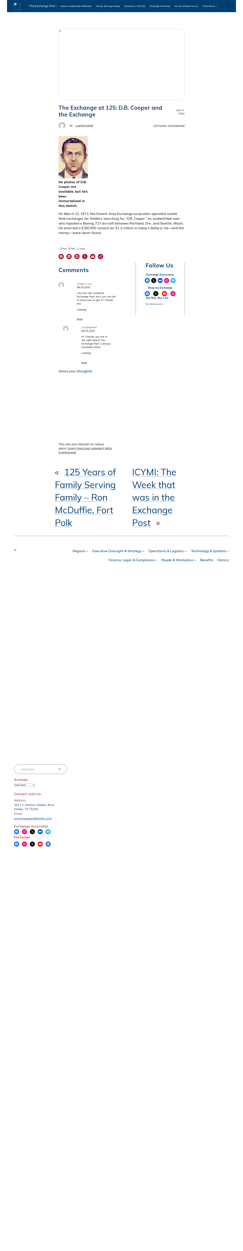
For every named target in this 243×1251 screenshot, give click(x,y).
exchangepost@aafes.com (33, 818)
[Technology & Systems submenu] (228, 551)
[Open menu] (227, 6)
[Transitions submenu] (216, 6)
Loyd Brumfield (84, 125)
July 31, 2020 (83, 286)
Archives (21, 780)
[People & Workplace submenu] (195, 560)
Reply (80, 319)
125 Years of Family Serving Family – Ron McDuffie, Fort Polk (85, 497)
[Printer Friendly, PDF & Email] (72, 249)
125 (155, 125)
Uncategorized (176, 125)
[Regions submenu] (87, 551)
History (163, 125)
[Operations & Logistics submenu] (186, 551)
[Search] (59, 769)
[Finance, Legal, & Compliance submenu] (156, 560)
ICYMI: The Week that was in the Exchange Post (154, 497)
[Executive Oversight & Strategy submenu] (143, 551)
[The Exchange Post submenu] (57, 6)
